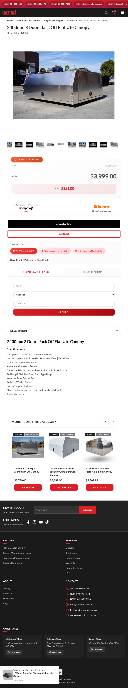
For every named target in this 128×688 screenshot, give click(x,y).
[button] (64, 233)
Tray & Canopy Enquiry (14, 547)
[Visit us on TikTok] (47, 522)
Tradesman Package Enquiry (16, 557)
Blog (5, 603)
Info (26, 211)
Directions (15, 652)
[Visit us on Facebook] (28, 522)
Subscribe (87, 509)
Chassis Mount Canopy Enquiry (18, 553)
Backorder (65, 223)
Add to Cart (64, 487)
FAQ (68, 573)
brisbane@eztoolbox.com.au (84, 610)
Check (66, 312)
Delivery (70, 547)
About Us (7, 593)
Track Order (72, 553)
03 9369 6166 (82, 588)
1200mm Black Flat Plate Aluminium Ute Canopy (33, 674)
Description (18, 330)
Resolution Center (75, 568)
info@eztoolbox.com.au (81, 604)
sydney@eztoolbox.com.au (83, 615)
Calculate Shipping (37, 272)
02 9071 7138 (84, 599)
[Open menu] (122, 12)
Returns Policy (73, 557)
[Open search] (106, 12)
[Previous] (106, 422)
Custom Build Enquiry (14, 562)
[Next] (113, 422)
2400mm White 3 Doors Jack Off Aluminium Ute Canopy (63, 471)
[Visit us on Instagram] (34, 522)
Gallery (6, 588)
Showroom (8, 598)
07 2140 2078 (83, 594)
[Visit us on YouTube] (41, 522)
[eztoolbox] (51, 12)
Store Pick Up (94, 272)
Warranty (70, 562)
